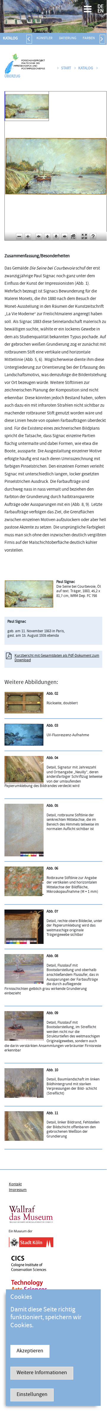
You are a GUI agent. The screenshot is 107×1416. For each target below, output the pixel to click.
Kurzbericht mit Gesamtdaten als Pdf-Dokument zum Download (57, 658)
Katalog (10, 39)
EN (101, 11)
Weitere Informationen (42, 1373)
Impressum (18, 1190)
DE (100, 7)
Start (66, 68)
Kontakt (15, 1184)
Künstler (44, 38)
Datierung (67, 38)
